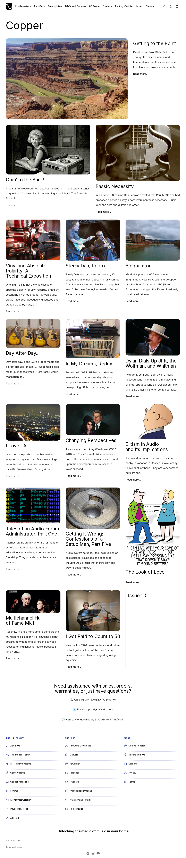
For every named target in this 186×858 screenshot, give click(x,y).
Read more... (140, 73)
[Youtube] (98, 853)
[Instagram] (93, 853)
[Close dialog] (57, 822)
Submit (53, 848)
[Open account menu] (170, 6)
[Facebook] (88, 853)
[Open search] (164, 6)
